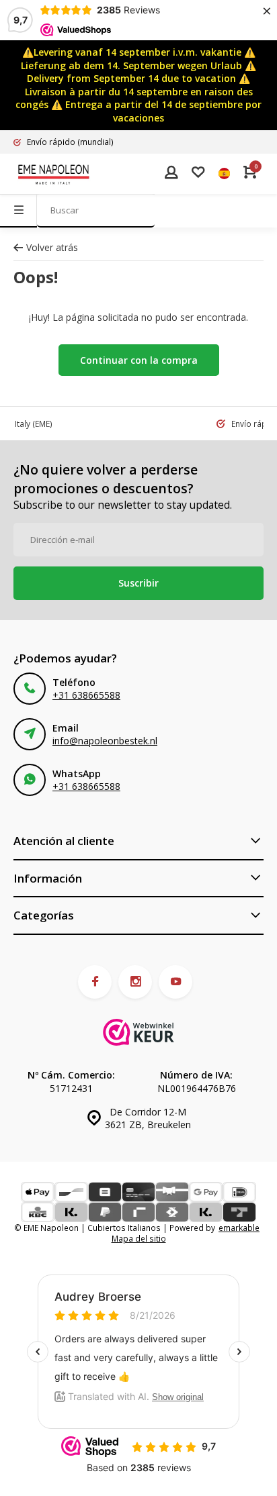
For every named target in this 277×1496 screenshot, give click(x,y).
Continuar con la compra (139, 360)
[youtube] (175, 982)
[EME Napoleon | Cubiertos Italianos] (53, 174)
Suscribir (138, 583)
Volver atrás (52, 247)
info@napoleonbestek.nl (104, 740)
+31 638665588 (86, 695)
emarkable (239, 1227)
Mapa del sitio (139, 1238)
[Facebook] (95, 982)
